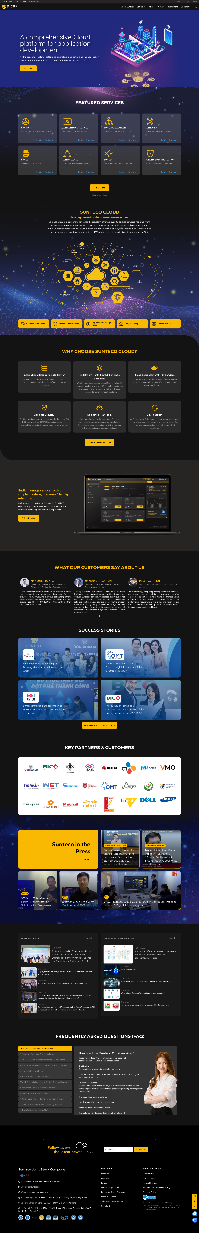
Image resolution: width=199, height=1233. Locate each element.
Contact (194, 2)
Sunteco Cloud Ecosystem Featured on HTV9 (78, 903)
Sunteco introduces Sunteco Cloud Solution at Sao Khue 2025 (62, 983)
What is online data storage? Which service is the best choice (145, 981)
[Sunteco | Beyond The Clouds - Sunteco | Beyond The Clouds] (9, 7)
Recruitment (172, 7)
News (160, 7)
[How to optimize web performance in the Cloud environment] (112, 1005)
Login (188, 2)
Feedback (180, 2)
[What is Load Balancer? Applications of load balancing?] (112, 993)
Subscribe (140, 1149)
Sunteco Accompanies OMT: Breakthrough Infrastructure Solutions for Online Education (125, 667)
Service (140, 7)
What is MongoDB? (128, 969)
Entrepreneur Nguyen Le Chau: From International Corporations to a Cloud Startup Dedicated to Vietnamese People (119, 857)
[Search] (196, 6)
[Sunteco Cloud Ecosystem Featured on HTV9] (78, 890)
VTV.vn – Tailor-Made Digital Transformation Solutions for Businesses (36, 902)
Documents (185, 7)
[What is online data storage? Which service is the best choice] (112, 982)
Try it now (49, 140)
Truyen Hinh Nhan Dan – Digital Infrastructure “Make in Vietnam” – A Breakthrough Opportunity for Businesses (161, 857)
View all (172, 938)
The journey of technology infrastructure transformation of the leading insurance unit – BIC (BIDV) (124, 709)
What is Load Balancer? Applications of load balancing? (143, 993)
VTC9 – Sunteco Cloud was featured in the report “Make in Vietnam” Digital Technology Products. (140, 903)
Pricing (150, 7)
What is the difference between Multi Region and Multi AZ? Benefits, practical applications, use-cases (156, 954)
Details (39, 140)
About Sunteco (127, 7)
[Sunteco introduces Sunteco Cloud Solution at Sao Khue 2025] (29, 984)
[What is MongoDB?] (112, 970)
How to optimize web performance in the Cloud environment (145, 1005)
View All (89, 938)
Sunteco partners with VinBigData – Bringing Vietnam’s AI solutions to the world (43, 667)
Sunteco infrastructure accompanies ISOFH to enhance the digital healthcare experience (44, 709)
